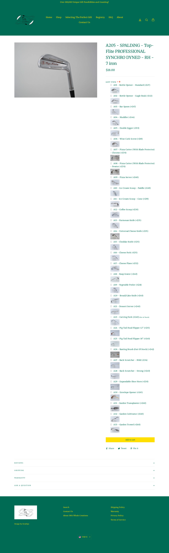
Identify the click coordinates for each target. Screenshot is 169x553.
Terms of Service (118, 520)
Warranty (19, 478)
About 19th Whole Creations (75, 515)
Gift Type (111, 82)
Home (49, 17)
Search (66, 507)
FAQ (111, 17)
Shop (58, 17)
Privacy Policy (117, 515)
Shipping (19, 470)
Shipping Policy (118, 507)
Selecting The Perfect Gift (78, 17)
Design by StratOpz (21, 524)
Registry (100, 17)
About (120, 17)
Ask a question (22, 485)
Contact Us (84, 22)
